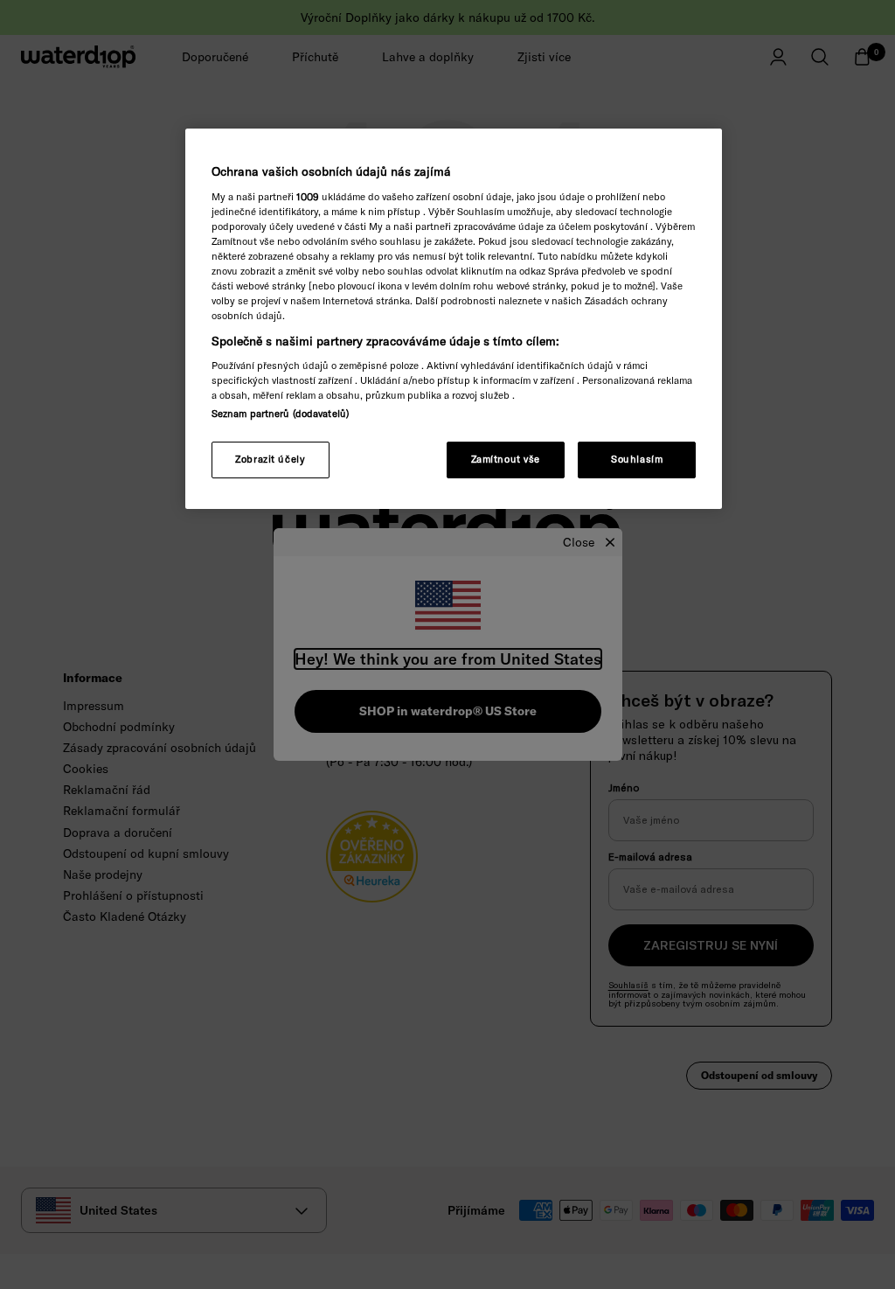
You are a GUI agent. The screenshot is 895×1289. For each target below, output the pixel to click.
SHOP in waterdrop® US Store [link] (448, 711)
